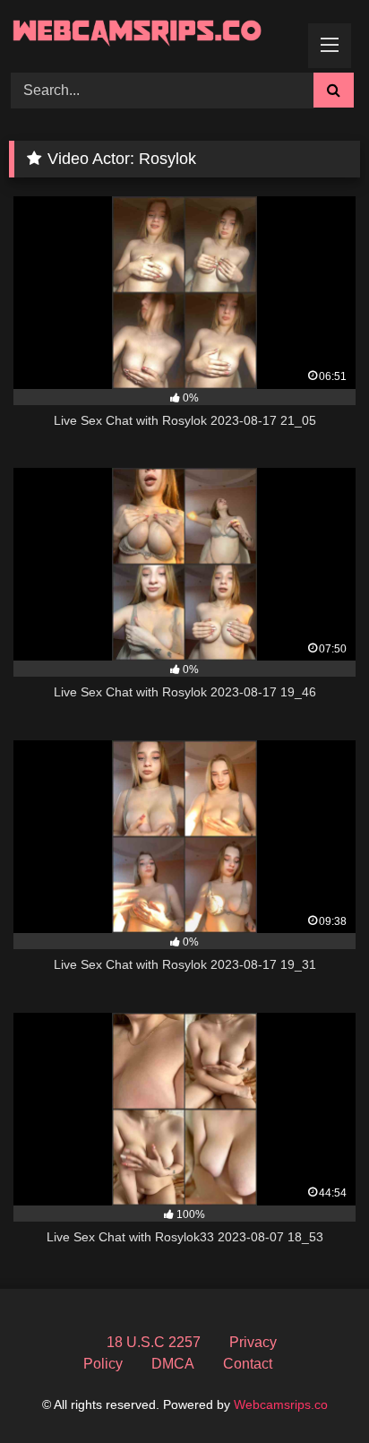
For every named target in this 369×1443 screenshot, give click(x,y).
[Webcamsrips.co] (151, 33)
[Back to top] (313, 1389)
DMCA (172, 1363)
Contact (247, 1363)
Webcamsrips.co (281, 1404)
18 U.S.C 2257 (154, 1342)
